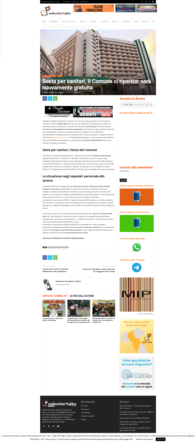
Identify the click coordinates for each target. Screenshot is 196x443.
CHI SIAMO (66, 2)
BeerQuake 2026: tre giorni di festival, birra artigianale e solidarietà (103, 320)
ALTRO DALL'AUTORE (82, 296)
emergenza (52, 247)
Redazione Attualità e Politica (54, 92)
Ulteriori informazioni (144, 439)
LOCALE (60, 76)
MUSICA (82, 21)
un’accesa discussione (60, 137)
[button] (152, 21)
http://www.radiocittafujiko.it (63, 284)
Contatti (83, 419)
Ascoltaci (144, 21)
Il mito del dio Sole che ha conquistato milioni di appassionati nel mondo (135, 429)
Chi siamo (84, 406)
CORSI (136, 21)
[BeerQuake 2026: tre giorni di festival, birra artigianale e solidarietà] (103, 308)
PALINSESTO (104, 21)
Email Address (124, 171)
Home (43, 26)
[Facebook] (142, 2)
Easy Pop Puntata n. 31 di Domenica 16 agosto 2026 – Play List (135, 407)
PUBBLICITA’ (126, 21)
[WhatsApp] (55, 98)
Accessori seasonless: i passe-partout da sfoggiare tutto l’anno (99, 270)
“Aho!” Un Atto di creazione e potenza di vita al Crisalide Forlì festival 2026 (135, 423)
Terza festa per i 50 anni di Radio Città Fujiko (53, 319)
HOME (44, 21)
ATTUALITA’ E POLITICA (68, 21)
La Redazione (85, 413)
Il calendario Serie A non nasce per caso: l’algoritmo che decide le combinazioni (137, 413)
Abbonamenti (53, 21)
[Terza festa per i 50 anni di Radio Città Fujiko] (54, 308)
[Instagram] (146, 2)
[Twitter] (149, 2)
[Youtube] (153, 2)
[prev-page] (111, 296)
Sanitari (59, 247)
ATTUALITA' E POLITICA (54, 26)
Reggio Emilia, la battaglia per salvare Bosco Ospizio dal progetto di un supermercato (78, 320)
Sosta (66, 247)
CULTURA (93, 21)
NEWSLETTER (84, 2)
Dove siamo (85, 409)
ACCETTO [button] (160, 439)
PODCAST (115, 21)
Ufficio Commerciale (87, 416)
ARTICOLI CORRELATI (55, 296)
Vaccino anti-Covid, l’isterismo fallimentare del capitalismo (55, 270)
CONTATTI (75, 2)
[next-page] (114, 296)
